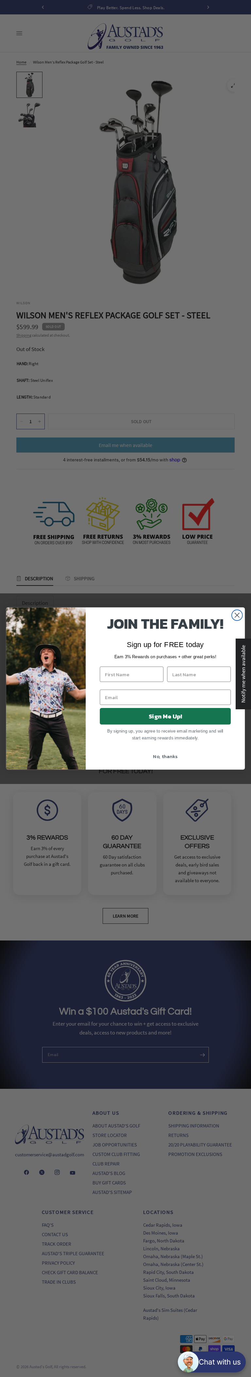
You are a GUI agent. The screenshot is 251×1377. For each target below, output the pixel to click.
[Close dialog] (237, 615)
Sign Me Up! (165, 716)
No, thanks (165, 756)
